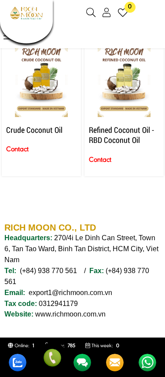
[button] (91, 12)
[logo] (26, 20)
